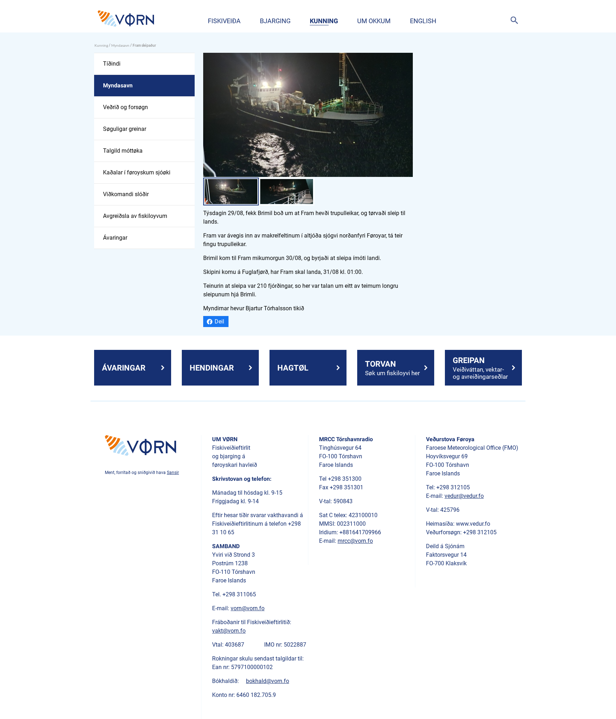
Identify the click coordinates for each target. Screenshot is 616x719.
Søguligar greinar (124, 129)
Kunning (324, 21)
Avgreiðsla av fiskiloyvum (135, 216)
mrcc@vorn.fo (355, 540)
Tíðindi (111, 63)
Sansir (173, 472)
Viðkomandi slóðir (126, 194)
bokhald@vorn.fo (267, 681)
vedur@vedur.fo (464, 496)
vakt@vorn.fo (229, 630)
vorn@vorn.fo (248, 608)
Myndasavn (120, 45)
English (423, 21)
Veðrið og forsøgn (125, 107)
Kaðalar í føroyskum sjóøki (136, 172)
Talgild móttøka (123, 150)
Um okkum (374, 21)
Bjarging (275, 21)
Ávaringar (115, 237)
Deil (219, 321)
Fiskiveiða (224, 21)
